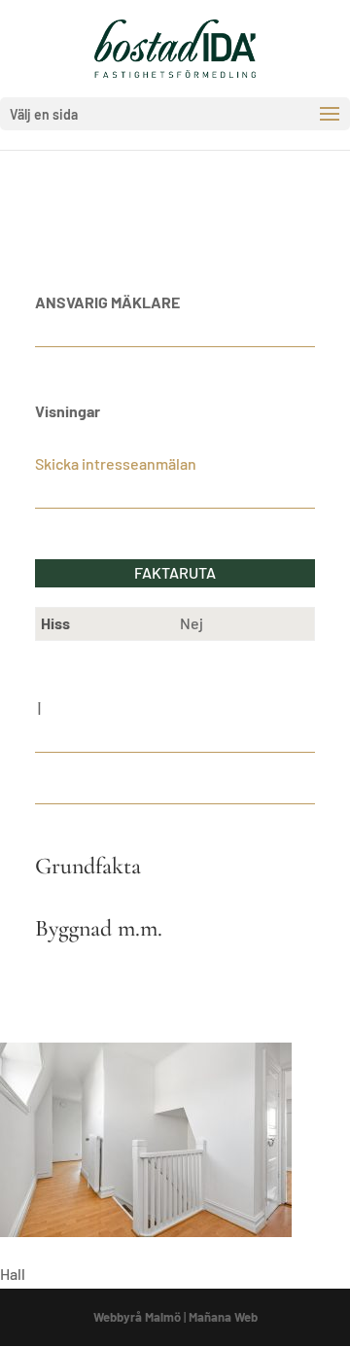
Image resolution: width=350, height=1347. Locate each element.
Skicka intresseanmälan (115, 463)
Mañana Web (223, 1317)
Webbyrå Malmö (137, 1317)
